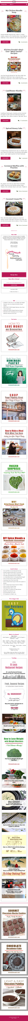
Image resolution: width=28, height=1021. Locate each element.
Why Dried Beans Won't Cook (9, 587)
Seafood (14, 642)
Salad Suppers (13, 637)
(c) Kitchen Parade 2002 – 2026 (14, 1017)
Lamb (4, 642)
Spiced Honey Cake (14, 128)
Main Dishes (14, 636)
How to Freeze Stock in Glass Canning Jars (12, 578)
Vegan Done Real (14, 650)
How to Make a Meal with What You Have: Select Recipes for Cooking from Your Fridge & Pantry (14, 653)
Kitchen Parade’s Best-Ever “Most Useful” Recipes (14, 51)
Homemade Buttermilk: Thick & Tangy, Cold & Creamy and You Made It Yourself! (14, 891)
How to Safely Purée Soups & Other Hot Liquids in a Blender (14, 825)
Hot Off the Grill (5, 645)
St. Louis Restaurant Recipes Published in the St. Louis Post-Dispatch (14, 673)
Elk (18, 643)
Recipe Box (4, 4)
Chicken (7, 640)
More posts (14, 230)
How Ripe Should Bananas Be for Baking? (12, 575)
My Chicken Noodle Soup (14, 11)
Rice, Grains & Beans (8, 643)
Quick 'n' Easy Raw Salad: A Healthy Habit (14, 781)
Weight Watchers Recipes (17, 310)
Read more (5, 42)
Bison (15, 643)
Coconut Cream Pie (14, 199)
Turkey (12, 640)
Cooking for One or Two (14, 648)
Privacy (15, 1018)
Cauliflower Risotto (14, 91)
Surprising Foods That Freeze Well (10, 580)
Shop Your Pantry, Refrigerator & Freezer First (14, 704)
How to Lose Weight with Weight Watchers (14, 759)
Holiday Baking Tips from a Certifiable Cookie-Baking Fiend (14, 870)
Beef (4, 640)
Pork (16, 640)
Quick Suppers (6, 637)
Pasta (23, 642)
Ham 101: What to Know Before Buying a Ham (13, 574)
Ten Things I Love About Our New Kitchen (12, 589)
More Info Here (14, 291)
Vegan (17, 638)
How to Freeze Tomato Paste (9, 586)
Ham (19, 640)
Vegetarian (12, 638)
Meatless (19, 642)
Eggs (7, 642)
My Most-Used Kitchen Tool (9, 591)
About (12, 245)
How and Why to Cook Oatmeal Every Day (12, 570)
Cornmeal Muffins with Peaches (14, 167)
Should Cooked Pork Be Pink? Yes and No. (14, 726)
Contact (15, 245)
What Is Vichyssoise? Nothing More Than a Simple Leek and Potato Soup (14, 803)
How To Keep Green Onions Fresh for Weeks (13, 584)
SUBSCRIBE (14, 285)
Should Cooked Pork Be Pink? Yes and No (12, 572)
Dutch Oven (12, 645)
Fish (10, 642)
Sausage (23, 640)
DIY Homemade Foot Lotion (9, 592)
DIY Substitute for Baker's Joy (9, 594)
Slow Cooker (19, 645)
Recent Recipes (14, 246)
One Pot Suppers (21, 637)
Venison (22, 643)
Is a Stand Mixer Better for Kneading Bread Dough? (14, 577)
